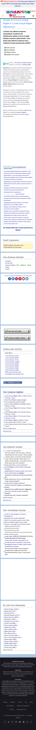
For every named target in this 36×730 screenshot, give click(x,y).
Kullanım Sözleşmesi (23, 706)
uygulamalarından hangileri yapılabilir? (16, 495)
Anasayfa (8, 261)
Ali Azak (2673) (9, 613)
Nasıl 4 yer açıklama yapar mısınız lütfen (17, 520)
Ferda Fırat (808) (10, 623)
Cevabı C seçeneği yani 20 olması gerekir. (17, 524)
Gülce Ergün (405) (10, 639)
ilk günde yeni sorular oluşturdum (15, 518)
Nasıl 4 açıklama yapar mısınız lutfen (16, 522)
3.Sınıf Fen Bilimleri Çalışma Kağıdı (15, 400)
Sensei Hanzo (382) (11, 645)
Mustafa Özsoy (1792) (11, 621)
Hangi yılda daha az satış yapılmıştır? (16, 465)
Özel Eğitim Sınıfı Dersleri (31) (14, 374)
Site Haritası (10, 706)
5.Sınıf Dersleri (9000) (12, 364)
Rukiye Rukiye (27, 62)
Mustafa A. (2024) (10, 619)
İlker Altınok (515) (10, 633)
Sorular (6, 20)
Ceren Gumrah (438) (11, 635)
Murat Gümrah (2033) (11, 617)
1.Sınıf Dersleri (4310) (12, 356)
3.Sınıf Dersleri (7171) (12, 360)
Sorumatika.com (21, 709)
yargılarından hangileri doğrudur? (15, 483)
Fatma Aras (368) (10, 647)
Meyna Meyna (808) (11, 625)
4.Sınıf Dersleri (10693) (12, 362)
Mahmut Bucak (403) (11, 641)
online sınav (27, 110)
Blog (31, 702)
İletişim (5, 702)
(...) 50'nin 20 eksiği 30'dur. (13, 451)
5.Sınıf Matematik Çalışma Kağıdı (15, 402)
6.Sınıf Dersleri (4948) (12, 366)
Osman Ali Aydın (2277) (12, 615)
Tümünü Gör (8, 431)
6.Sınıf (16, 20)
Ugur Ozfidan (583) (11, 629)
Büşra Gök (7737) (10, 611)
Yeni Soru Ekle (8, 497)
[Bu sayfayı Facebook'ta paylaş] (12, 382)
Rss (26, 702)
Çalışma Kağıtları (10, 265)
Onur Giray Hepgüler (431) (13, 637)
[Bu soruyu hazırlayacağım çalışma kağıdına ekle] (6, 63)
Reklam (12, 702)
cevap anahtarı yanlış (11, 534)
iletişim (31, 674)
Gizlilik (12, 709)
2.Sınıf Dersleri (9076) (12, 358)
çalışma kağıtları (21, 112)
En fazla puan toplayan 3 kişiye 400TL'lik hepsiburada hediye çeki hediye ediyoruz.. (18, 4)
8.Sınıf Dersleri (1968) (12, 370)
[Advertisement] (18, 142)
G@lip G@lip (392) (10, 643)
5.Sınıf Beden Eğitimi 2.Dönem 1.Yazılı (16, 420)
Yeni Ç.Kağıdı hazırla (10, 428)
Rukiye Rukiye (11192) (11, 609)
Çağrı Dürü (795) (10, 627)
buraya (7, 96)
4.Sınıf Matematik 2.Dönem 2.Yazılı (15, 422)
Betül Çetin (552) (10, 631)
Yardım (7, 269)
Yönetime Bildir (26, 64)
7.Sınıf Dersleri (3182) (12, 368)
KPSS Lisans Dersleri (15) (13, 372)
